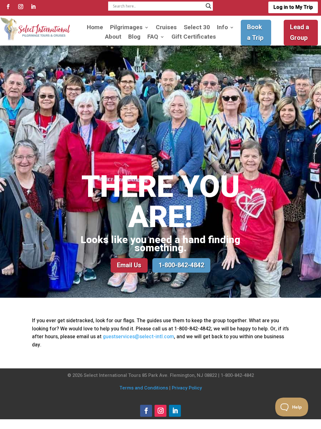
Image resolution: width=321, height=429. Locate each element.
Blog (134, 38)
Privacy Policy (187, 387)
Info (222, 28)
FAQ (152, 38)
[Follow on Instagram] (21, 7)
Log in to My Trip (293, 7)
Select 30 (197, 28)
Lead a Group (299, 32)
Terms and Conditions (143, 387)
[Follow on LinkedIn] (33, 7)
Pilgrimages (126, 28)
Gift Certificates (193, 38)
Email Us (129, 265)
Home (95, 28)
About (113, 38)
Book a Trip (255, 32)
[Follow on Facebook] (8, 7)
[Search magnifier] (208, 6)
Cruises (166, 28)
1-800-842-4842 (181, 265)
